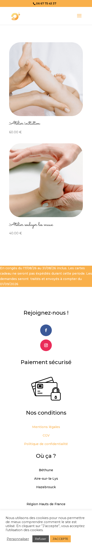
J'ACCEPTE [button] (60, 539)
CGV (46, 435)
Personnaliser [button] (18, 539)
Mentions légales (46, 427)
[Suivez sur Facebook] (46, 330)
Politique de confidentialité (46, 444)
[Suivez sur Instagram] (46, 345)
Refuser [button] (40, 539)
